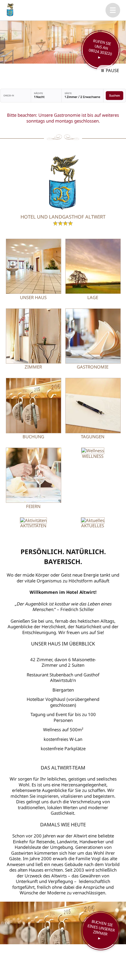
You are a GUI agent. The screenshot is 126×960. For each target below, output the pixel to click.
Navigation (112, 10)
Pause (112, 70)
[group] (63, 42)
